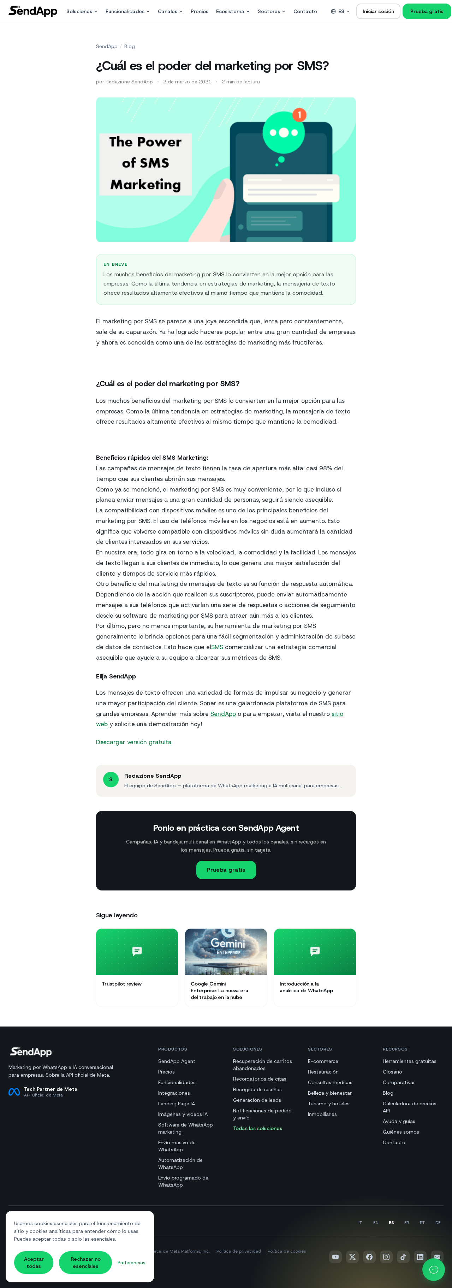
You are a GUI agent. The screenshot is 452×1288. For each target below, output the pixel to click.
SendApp (107, 46)
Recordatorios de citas (259, 1079)
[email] (437, 1257)
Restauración (323, 1072)
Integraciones (174, 1093)
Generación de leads (257, 1100)
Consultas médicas (330, 1082)
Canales (167, 11)
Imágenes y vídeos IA (183, 1114)
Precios (199, 11)
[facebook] (369, 1257)
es (341, 11)
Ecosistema (230, 11)
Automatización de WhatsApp (180, 1163)
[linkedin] (420, 1257)
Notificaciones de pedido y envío (262, 1114)
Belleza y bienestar (330, 1093)
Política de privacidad (238, 1251)
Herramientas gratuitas (409, 1061)
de (438, 1222)
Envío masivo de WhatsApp (177, 1146)
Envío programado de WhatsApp (183, 1181)
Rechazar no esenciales (86, 1262)
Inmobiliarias (322, 1114)
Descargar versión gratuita (134, 742)
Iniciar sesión (378, 11)
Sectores (269, 11)
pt (422, 1222)
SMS (217, 647)
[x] (352, 1257)
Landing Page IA (176, 1103)
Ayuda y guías (399, 1121)
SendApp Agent (176, 1061)
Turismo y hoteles (329, 1103)
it (360, 1222)
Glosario (392, 1072)
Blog (129, 46)
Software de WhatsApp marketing (185, 1128)
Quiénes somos (401, 1132)
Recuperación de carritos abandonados (262, 1064)
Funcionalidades (125, 11)
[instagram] (386, 1257)
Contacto (305, 11)
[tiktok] (403, 1257)
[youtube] (335, 1257)
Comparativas (399, 1082)
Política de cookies (287, 1251)
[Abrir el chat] (433, 1269)
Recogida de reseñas (257, 1089)
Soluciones (79, 11)
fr (406, 1222)
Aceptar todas (34, 1262)
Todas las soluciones (257, 1128)
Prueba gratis (427, 11)
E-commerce (323, 1061)
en (376, 1222)
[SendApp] (32, 11)
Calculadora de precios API (409, 1107)
